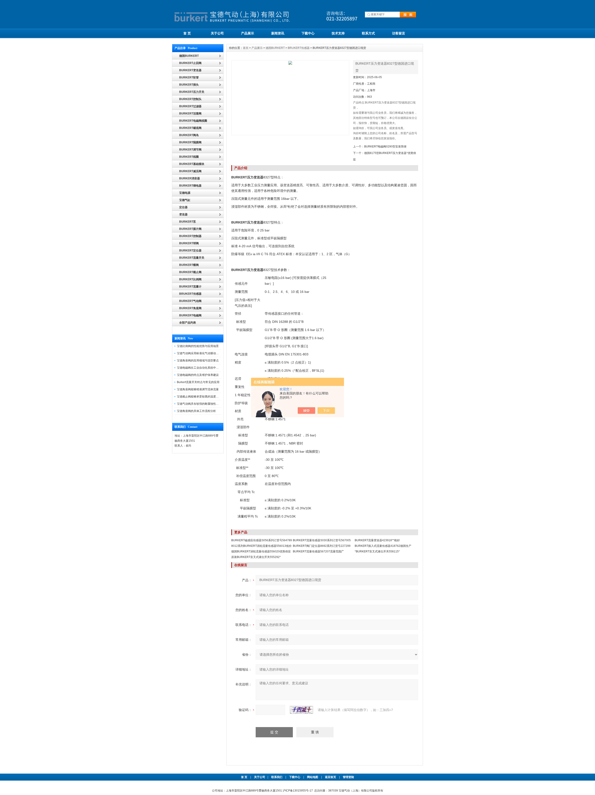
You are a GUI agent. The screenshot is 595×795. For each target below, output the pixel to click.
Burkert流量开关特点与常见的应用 (198, 382)
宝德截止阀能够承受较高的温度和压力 (200, 396)
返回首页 (331, 777)
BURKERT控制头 (190, 99)
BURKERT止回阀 (190, 63)
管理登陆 (348, 777)
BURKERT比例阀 (190, 279)
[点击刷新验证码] (301, 710)
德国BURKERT (275, 48)
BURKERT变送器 (190, 70)
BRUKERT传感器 (190, 293)
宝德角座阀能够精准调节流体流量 (198, 389)
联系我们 (276, 777)
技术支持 (338, 33)
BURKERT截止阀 (190, 272)
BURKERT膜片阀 (190, 228)
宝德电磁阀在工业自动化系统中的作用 (200, 367)
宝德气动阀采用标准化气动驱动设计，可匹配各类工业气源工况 (216, 353)
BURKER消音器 (189, 178)
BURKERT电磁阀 (190, 315)
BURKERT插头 (189, 84)
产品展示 (247, 33)
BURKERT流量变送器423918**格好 (377, 540)
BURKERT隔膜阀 (190, 142)
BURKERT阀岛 (189, 135)
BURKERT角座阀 (190, 308)
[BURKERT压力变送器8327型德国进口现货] (290, 97)
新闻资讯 (277, 33)
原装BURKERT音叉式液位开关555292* (256, 557)
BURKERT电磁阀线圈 (193, 120)
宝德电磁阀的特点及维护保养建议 (198, 375)
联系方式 (368, 33)
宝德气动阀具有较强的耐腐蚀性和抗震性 (202, 403)
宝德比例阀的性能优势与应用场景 (198, 346)
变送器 (183, 214)
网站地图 (312, 777)
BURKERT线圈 (189, 156)
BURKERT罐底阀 (190, 128)
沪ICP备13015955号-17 (298, 790)
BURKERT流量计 (190, 286)
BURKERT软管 (189, 77)
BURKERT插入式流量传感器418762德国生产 (383, 546)
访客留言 (398, 33)
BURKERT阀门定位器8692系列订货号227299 (321, 546)
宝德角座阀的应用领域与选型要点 (198, 360)
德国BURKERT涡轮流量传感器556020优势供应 (261, 551)
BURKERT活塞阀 (190, 113)
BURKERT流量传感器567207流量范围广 (318, 551)
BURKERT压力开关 (191, 92)
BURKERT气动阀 (190, 301)
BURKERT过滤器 (190, 106)
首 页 (187, 33)
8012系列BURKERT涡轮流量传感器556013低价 (261, 546)
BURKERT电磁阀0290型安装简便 (385, 146)
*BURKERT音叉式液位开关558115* (377, 551)
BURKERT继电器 (190, 185)
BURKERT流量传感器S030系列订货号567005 (322, 540)
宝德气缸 (184, 200)
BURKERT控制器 (190, 236)
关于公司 (217, 33)
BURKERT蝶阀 (189, 265)
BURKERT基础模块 (191, 164)
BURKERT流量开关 (191, 257)
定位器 (183, 207)
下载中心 (307, 33)
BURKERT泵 (187, 221)
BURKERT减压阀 (190, 171)
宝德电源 (184, 192)
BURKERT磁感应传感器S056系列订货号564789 (261, 540)
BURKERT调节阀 (190, 149)
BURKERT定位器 (190, 250)
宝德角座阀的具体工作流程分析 (196, 411)
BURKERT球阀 (189, 243)
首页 (245, 48)
